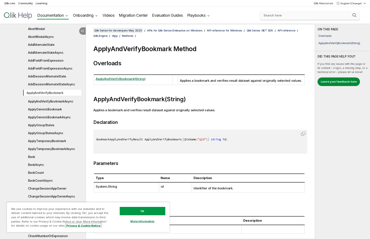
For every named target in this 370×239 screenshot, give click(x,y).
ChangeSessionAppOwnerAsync (51, 196)
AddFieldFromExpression (46, 60)
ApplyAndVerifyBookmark (45, 93)
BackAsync (36, 164)
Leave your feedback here (339, 81)
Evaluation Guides (167, 15)
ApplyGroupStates (41, 125)
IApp (115, 35)
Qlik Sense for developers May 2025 (118, 30)
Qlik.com (9, 3)
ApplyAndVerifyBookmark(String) (339, 43)
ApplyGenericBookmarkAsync (49, 117)
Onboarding (83, 15)
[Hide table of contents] (82, 31)
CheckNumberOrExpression (48, 236)
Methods (127, 35)
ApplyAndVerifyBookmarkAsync (50, 101)
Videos (109, 15)
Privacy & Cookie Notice (83, 225)
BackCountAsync (40, 180)
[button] (354, 15)
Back (31, 157)
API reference (286, 30)
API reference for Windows (224, 30)
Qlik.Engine (100, 35)
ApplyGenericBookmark (45, 109)
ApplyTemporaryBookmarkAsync (51, 149)
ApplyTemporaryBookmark (47, 141)
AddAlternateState (41, 44)
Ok (142, 211)
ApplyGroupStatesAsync (45, 133)
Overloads (325, 35)
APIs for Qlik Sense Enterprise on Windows (175, 30)
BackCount (36, 172)
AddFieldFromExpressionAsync (50, 68)
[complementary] (342, 131)
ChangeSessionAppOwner (47, 188)
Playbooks (196, 15)
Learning (41, 3)
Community (25, 3)
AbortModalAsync (41, 37)
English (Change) (351, 3)
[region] (88, 217)
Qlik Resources (323, 3)
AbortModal (36, 29)
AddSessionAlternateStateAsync (51, 84)
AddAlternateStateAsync (45, 52)
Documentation (50, 15)
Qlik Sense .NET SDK (260, 30)
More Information (142, 221)
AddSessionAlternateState (47, 76)
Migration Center (133, 15)
